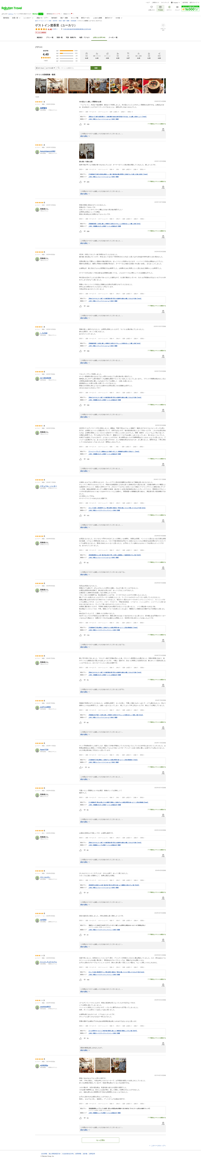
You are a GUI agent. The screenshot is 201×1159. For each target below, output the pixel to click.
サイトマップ (165, 2)
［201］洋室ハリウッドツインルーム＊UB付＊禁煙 (102, 301)
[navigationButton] (163, 85)
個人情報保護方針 (55, 1153)
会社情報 (44, 1153)
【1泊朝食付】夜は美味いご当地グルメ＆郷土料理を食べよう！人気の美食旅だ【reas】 (113, 627)
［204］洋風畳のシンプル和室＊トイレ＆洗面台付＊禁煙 (104, 845)
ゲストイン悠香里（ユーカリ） (56, 25)
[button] (40, 85)
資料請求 (92, 1153)
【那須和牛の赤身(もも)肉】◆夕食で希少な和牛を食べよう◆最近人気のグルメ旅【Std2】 (114, 885)
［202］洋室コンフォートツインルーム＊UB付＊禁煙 (103, 119)
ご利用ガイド (155, 2)
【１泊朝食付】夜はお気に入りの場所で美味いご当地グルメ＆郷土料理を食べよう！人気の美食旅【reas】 (118, 802)
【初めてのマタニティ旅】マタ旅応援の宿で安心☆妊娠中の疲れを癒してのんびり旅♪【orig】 (115, 298)
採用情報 (78, 1153)
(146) (99, 37)
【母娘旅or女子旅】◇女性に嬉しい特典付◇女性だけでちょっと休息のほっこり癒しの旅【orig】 (115, 715)
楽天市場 (185, 2)
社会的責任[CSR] (68, 1153)
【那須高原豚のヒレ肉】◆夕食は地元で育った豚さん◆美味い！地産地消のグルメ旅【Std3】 (114, 555)
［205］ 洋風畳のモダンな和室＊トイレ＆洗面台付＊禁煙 (104, 226)
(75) (71, 37)
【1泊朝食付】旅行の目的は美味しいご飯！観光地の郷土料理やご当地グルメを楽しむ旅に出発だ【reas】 (118, 174)
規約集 (85, 1153)
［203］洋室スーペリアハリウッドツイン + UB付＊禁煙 (104, 510)
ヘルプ (148, 2)
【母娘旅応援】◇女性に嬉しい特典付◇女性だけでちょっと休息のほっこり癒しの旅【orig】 (114, 224)
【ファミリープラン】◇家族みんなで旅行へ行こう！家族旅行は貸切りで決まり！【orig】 (114, 451)
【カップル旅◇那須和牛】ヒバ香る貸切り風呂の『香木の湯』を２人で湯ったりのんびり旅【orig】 (116, 972)
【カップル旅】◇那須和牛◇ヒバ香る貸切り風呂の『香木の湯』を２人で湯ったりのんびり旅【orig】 (117, 508)
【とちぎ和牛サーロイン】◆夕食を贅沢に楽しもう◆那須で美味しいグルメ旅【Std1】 (112, 1031)
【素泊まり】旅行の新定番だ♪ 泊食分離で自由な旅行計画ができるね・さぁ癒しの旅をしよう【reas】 (117, 116)
